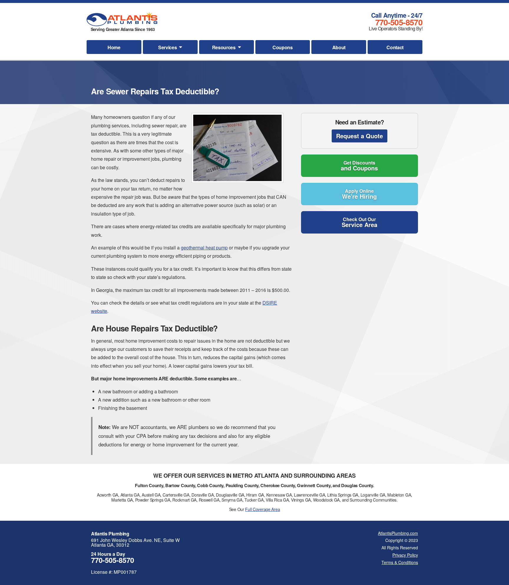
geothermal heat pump (204, 247)
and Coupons (359, 165)
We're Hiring (359, 194)
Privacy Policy (405, 555)
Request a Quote (359, 136)
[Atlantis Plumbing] (122, 19)
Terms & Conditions (399, 562)
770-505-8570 (398, 22)
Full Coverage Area (262, 509)
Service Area (359, 222)
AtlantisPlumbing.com (398, 533)
